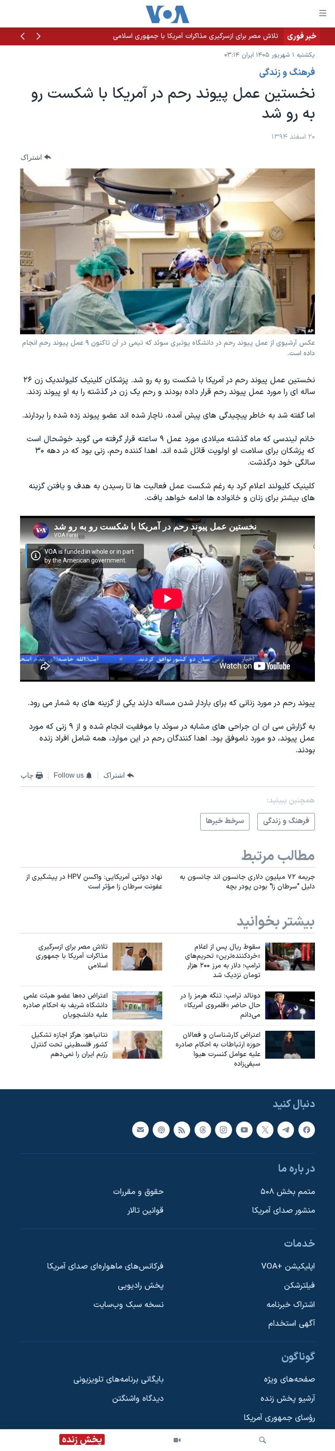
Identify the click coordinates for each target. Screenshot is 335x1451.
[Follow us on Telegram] (285, 1129)
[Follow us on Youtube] (244, 1129)
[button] (38, 37)
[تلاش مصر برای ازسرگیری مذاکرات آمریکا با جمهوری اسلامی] (137, 957)
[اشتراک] (140, 1129)
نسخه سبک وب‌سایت (128, 1305)
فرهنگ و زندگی (287, 73)
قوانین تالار (145, 1211)
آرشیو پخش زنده (287, 1399)
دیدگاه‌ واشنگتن (138, 1399)
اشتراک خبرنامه (291, 1305)
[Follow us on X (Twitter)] (264, 1129)
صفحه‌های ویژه (289, 1380)
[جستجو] (263, 1440)
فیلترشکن (299, 1286)
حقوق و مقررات (138, 1191)
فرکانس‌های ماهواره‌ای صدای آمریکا (105, 1267)
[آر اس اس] (182, 1129)
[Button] (36, 157)
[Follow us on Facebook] (306, 1129)
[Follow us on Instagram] (223, 1129)
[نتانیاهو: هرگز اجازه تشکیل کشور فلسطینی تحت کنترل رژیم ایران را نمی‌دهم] (137, 1045)
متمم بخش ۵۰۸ (287, 1191)
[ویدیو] (177, 1440)
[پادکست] (161, 1129)
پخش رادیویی (141, 1286)
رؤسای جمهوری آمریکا (279, 1418)
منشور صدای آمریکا (283, 1211)
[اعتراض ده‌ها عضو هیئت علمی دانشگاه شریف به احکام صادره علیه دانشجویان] (137, 1005)
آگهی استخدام (291, 1324)
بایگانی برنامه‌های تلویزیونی (118, 1380)
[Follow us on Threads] (203, 1129)
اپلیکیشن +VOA (288, 1267)
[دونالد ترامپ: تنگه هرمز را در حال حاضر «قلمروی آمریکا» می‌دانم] (290, 1005)
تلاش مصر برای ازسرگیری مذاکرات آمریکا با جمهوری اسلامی (195, 36)
